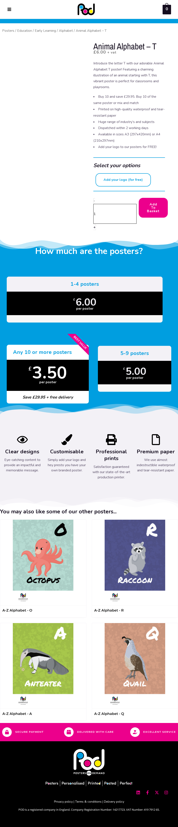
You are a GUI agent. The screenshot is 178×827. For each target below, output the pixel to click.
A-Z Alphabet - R (109, 610)
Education (24, 30)
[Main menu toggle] (9, 9)
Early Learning (45, 30)
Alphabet (66, 30)
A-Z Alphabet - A (17, 714)
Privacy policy (63, 802)
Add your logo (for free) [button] (123, 179)
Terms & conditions (88, 802)
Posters (8, 30)
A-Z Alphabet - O (17, 610)
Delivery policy (114, 802)
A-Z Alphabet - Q (109, 714)
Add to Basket (153, 207)
